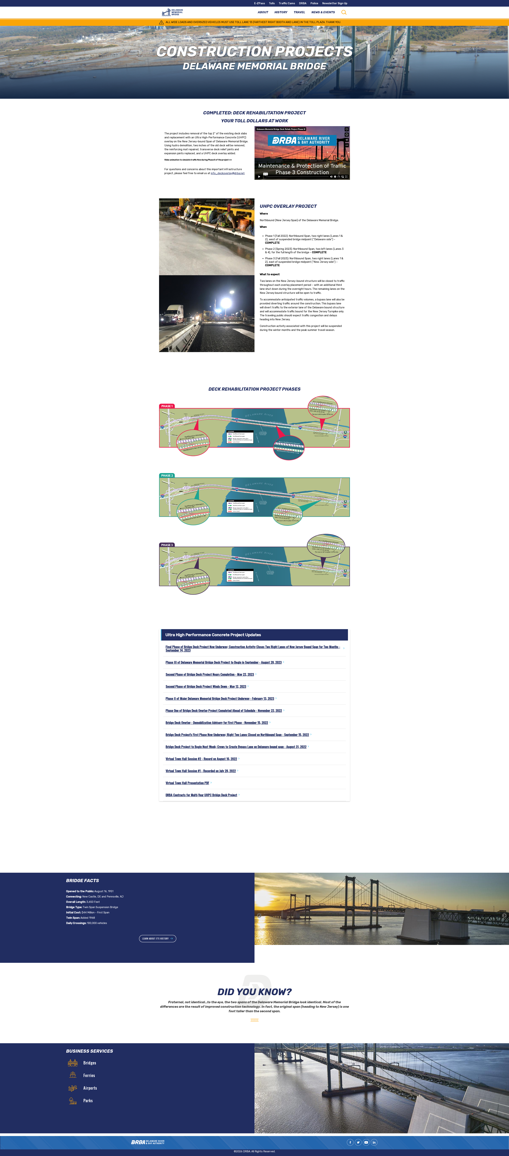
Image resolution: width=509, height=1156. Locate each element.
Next (504, 915)
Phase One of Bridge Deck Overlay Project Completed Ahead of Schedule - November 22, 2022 (224, 710)
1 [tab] (379, 953)
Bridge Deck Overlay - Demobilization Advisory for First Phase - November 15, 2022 (217, 722)
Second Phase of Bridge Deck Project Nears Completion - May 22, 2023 (210, 674)
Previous (259, 915)
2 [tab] (383, 953)
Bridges (89, 1062)
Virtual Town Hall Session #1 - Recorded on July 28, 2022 (201, 770)
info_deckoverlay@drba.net (228, 173)
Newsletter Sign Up (334, 3)
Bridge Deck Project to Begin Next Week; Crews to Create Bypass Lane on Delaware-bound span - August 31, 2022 (236, 746)
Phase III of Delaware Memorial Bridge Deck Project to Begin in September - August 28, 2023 (224, 662)
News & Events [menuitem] (323, 12)
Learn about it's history (155, 938)
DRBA (302, 3)
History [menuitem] (281, 12)
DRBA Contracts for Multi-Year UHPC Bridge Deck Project (201, 795)
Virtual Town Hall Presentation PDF (187, 782)
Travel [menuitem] (299, 12)
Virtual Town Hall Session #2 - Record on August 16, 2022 (201, 758)
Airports (90, 1088)
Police (314, 3)
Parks (88, 1100)
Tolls (272, 3)
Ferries (89, 1075)
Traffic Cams (287, 3)
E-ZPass (259, 3)
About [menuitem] (263, 12)
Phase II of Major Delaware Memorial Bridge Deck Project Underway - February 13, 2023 (220, 698)
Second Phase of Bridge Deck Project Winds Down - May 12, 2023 (206, 686)
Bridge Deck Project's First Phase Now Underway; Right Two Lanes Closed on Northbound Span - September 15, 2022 (237, 734)
